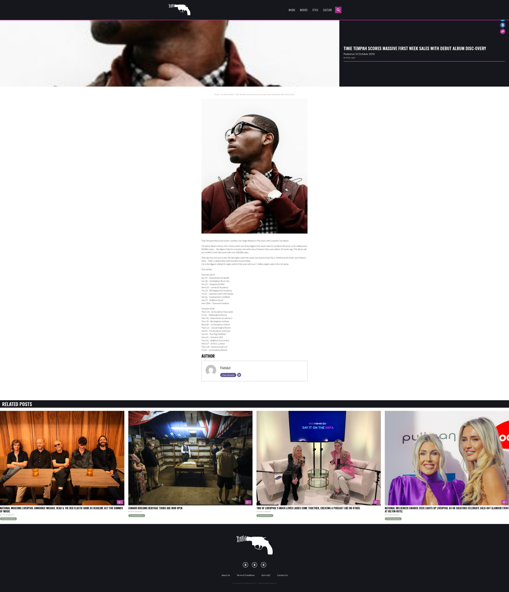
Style (315, 10)
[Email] (239, 375)
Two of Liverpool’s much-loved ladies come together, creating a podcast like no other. (308, 508)
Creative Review (227, 94)
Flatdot (225, 368)
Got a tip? (265, 575)
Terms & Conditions (246, 575)
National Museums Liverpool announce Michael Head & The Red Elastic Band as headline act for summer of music (61, 509)
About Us (225, 575)
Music (292, 10)
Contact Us (282, 575)
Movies (304, 10)
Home (217, 94)
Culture (327, 10)
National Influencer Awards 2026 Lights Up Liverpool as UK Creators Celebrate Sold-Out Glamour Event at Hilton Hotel (447, 509)
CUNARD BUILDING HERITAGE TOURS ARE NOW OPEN (155, 508)
